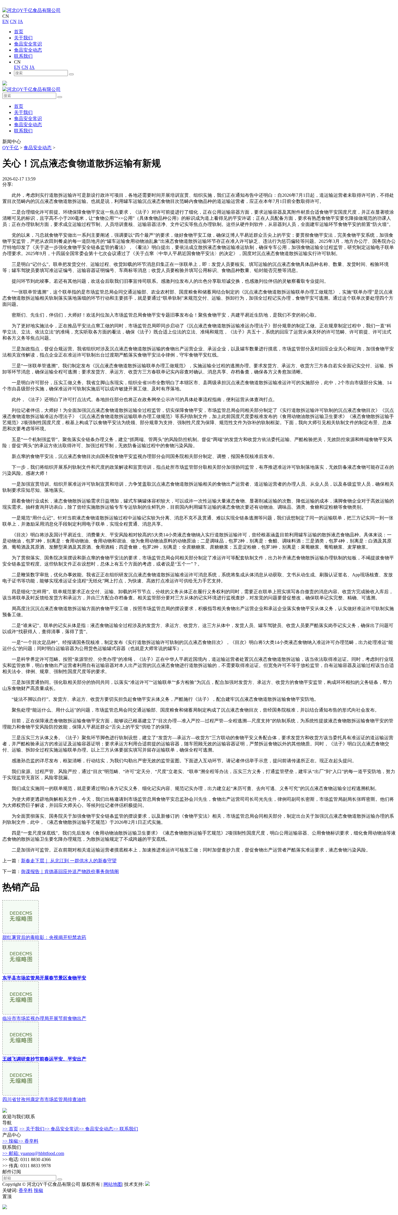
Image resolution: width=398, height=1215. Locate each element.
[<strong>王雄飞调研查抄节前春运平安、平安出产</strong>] (20, 1053)
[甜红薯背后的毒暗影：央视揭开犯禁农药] (20, 931)
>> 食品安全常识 (61, 1128)
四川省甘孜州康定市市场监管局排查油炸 (44, 1099)
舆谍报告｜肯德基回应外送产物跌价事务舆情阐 (70, 871)
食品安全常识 (28, 43)
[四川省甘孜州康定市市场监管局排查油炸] (20, 1093)
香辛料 (26, 1190)
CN (13, 21)
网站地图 (112, 1184)
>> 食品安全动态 (96, 1128)
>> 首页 (10, 1128)
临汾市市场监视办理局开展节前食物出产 (44, 1018)
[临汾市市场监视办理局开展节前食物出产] (20, 1012)
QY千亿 (10, 147)
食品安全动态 (28, 50)
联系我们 (23, 56)
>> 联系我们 (125, 1128)
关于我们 (23, 37)
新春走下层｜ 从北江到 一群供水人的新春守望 (69, 860)
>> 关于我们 (31, 1128)
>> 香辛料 (28, 1141)
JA (20, 21)
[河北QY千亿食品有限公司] (31, 10)
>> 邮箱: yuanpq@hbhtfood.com (33, 1153)
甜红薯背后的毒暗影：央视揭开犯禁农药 (44, 937)
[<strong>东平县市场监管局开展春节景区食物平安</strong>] (20, 972)
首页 (18, 31)
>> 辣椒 (10, 1141)
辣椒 (38, 1190)
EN (5, 21)
